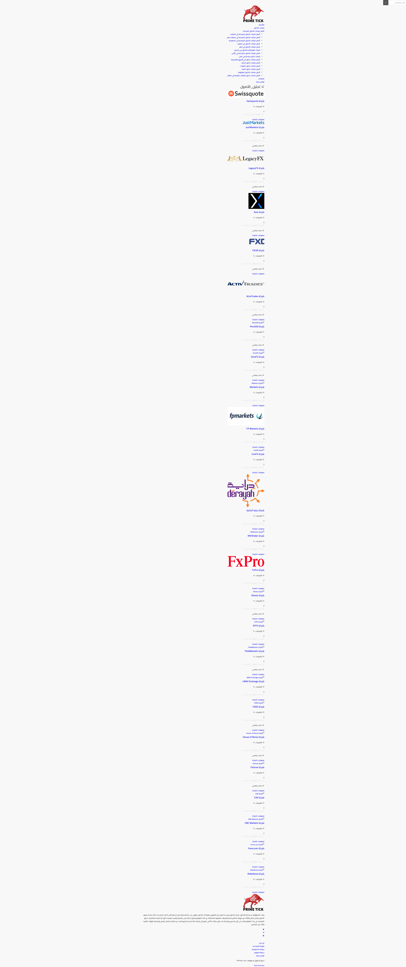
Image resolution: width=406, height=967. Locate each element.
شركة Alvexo (257, 595)
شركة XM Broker (256, 536)
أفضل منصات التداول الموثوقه (249, 72)
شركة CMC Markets (254, 823)
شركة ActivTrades (255, 296)
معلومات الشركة (258, 119)
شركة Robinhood (256, 874)
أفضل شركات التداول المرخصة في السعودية (244, 40)
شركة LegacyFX (256, 168)
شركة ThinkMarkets (254, 651)
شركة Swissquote (255, 101)
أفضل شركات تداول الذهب (250, 62)
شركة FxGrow (257, 767)
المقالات (261, 78)
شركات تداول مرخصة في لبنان (249, 56)
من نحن (261, 943)
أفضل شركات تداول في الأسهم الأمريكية (245, 59)
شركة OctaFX (257, 357)
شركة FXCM (258, 250)
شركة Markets (257, 387)
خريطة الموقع (259, 952)
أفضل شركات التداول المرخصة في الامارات (245, 34)
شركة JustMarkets (255, 127)
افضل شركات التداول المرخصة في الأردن (246, 53)
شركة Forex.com (256, 848)
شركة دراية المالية (255, 510)
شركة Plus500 (257, 326)
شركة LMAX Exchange (253, 681)
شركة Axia (259, 212)
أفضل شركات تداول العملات (250, 66)
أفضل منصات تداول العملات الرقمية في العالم (243, 75)
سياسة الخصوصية (258, 949)
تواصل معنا (260, 81)
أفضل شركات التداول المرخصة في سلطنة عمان (243, 37)
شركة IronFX (258, 454)
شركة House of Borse (253, 737)
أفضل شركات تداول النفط (251, 69)
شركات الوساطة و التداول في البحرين (247, 50)
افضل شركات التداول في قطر (249, 46)
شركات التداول (259, 27)
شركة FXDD (258, 706)
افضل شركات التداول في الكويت (248, 43)
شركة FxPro (258, 570)
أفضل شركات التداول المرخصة (253, 31)
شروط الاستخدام (258, 946)
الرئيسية (261, 24)
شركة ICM (259, 797)
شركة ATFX (258, 625)
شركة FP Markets (255, 428)
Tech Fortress (259, 965)
